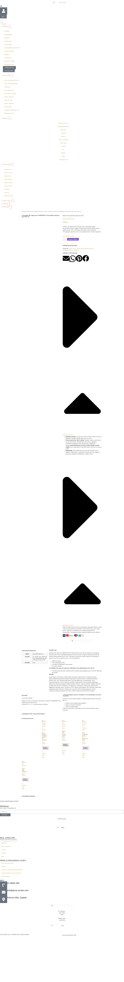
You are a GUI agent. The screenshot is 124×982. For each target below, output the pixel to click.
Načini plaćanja (5, 876)
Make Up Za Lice (63, 123)
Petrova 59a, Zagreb (17, 897)
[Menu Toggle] (1, 21)
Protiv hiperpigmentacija (11, 83)
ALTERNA (6, 31)
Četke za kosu (8, 172)
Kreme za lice (43, 211)
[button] (1, 6)
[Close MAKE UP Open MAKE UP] (9, 118)
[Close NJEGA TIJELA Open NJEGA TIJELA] (12, 200)
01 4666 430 (13, 883)
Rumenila (63, 133)
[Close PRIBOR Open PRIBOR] (8, 203)
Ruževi (63, 146)
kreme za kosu (8, 186)
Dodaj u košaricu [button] (45, 748)
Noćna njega (7, 106)
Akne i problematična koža (11, 80)
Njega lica (36, 211)
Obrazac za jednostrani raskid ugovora (12, 869)
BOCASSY (7, 38)
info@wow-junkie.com (18, 890)
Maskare (63, 153)
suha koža (76, 250)
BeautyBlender (8, 34)
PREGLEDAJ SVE (8, 64)
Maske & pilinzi (8, 100)
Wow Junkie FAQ (5, 846)
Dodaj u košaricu (73, 239)
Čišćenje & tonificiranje (10, 110)
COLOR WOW (8, 44)
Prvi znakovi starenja (10, 93)
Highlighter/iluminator (63, 126)
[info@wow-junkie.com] (3, 892)
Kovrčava (6, 189)
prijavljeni (30, 704)
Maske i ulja (7, 176)
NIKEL (43, 742)
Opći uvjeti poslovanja (7, 863)
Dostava (3, 866)
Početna (24, 211)
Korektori (63, 136)
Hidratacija (7, 87)
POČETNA (4, 843)
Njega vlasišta (8, 179)
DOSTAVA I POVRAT (68, 435)
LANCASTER (7, 57)
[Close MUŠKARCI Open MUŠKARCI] (10, 206)
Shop (2, 856)
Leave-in (6, 192)
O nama (3, 849)
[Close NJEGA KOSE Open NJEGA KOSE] (11, 164)
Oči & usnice (63, 143)
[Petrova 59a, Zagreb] (3, 899)
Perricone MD (8, 41)
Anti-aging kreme (9, 90)
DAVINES (6, 54)
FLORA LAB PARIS (9, 51)
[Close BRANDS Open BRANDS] (9, 26)
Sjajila (63, 156)
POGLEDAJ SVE (63, 159)
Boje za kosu (7, 169)
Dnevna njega (8, 103)
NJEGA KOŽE (30, 211)
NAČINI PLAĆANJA (68, 625)
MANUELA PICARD (9, 61)
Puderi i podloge (63, 139)
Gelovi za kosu (8, 182)
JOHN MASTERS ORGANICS (12, 48)
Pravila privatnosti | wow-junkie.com (11, 873)
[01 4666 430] (3, 885)
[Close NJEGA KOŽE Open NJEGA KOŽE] (11, 75)
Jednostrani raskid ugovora (8, 839)
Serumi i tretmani (9, 97)
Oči (63, 149)
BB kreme (63, 129)
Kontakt (3, 853)
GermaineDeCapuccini (69, 219)
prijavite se (5, 840)
